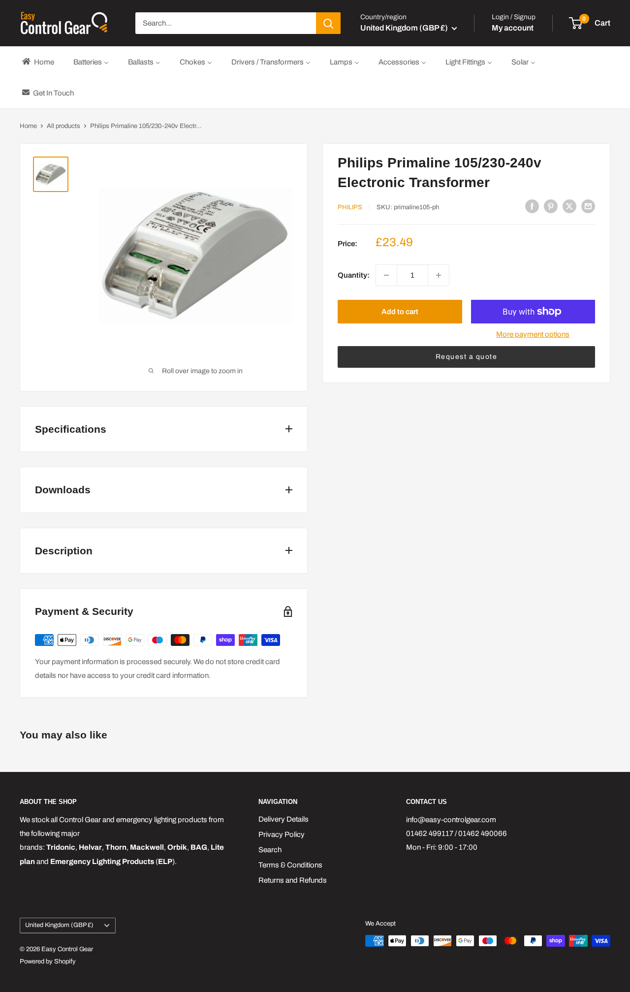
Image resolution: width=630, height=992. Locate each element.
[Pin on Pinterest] (551, 206)
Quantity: (354, 275)
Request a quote (467, 356)
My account (513, 28)
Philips (350, 207)
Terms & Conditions (290, 865)
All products (63, 126)
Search (270, 850)
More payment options (532, 334)
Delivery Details (283, 819)
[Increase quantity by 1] (438, 275)
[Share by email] (588, 206)
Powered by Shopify (48, 961)
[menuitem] (37, 62)
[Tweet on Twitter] (569, 206)
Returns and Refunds (292, 880)
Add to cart (399, 312)
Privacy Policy (281, 834)
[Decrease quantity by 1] (386, 275)
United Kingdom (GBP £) (59, 925)
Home (28, 126)
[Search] (328, 23)
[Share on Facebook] (532, 206)
